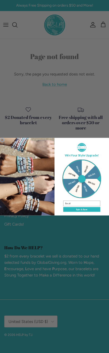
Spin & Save (81, 209)
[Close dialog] (2, 139)
